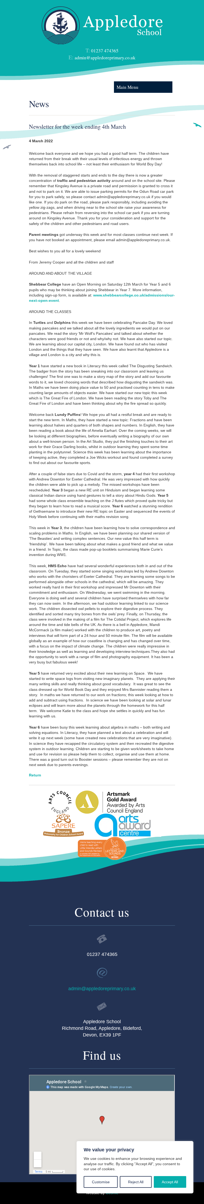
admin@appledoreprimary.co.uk (105, 58)
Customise (101, 1182)
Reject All (135, 1182)
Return (35, 775)
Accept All (170, 1182)
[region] (134, 1167)
